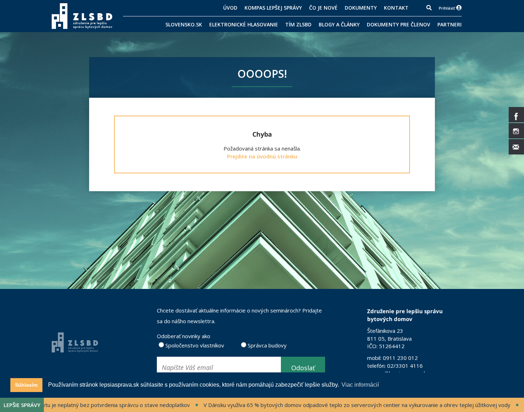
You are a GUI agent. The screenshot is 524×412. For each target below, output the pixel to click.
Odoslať (303, 367)
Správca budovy (266, 345)
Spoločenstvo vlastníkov (194, 345)
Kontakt (396, 7)
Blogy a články (339, 24)
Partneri (449, 24)
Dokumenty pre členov (398, 24)
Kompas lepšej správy (273, 7)
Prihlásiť (447, 8)
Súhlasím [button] (26, 385)
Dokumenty (361, 7)
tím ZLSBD (298, 24)
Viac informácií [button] (360, 385)
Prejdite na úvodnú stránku (262, 156)
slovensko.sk (183, 24)
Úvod (230, 7)
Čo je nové (323, 7)
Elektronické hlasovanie (243, 24)
